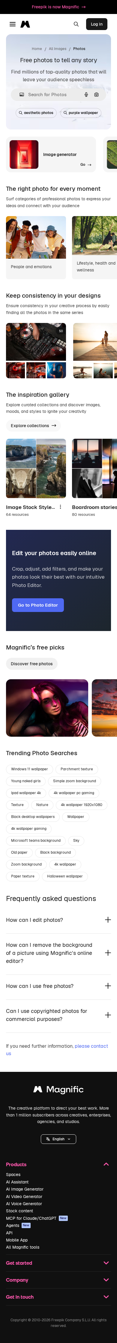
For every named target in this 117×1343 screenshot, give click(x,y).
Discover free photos (32, 663)
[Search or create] (76, 24)
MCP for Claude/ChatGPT (36, 1218)
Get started (19, 1263)
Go (19, 724)
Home (37, 48)
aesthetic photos (38, 112)
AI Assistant (17, 1182)
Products (16, 1164)
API (9, 1233)
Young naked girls (25, 781)
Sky (76, 840)
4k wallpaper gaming (28, 828)
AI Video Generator (24, 1196)
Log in (97, 24)
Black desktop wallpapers (33, 816)
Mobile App (17, 1240)
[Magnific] (58, 1090)
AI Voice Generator (24, 1203)
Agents (17, 1225)
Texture (17, 804)
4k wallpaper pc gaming (74, 793)
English (58, 1139)
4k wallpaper (65, 864)
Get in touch (20, 1297)
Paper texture (22, 876)
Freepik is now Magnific (55, 7)
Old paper (19, 852)
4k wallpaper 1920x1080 (81, 804)
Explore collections (30, 425)
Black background (55, 852)
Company (17, 1280)
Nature (42, 804)
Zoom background (26, 864)
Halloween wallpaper (65, 876)
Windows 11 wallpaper (29, 769)
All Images (57, 48)
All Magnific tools (22, 1247)
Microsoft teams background (36, 840)
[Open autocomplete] (19, 94)
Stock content (19, 1211)
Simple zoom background (74, 781)
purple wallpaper (83, 112)
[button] (58, 1139)
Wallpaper (75, 816)
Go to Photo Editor (38, 605)
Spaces (13, 1174)
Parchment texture (77, 769)
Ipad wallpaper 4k (26, 793)
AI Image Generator (25, 1189)
